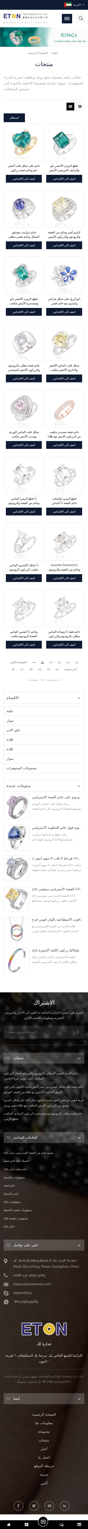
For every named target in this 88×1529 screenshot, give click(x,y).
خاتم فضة (9, 1185)
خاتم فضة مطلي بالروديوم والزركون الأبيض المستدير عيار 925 (24, 368)
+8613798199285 (25, 1301)
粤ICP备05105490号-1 (56, 1381)
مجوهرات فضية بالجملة (18, 1210)
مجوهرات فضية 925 (16, 1218)
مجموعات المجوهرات (21, 768)
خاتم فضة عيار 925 (15, 1169)
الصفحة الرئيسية (38, 53)
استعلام (14, 117)
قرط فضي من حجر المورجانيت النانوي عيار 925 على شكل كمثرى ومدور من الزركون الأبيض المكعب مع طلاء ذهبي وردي (44, 1102)
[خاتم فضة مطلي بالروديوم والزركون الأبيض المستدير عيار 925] (24, 342)
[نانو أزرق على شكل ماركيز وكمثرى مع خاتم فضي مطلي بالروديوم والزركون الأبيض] (64, 275)
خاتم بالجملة (11, 1193)
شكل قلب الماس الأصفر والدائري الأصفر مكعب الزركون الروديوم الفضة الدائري (64, 368)
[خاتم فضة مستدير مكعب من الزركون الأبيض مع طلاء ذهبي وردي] (64, 408)
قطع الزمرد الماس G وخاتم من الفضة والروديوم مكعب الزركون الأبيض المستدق (24, 501)
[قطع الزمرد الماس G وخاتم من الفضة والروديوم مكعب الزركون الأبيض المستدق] (24, 475)
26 (13, 669)
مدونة (44, 1474)
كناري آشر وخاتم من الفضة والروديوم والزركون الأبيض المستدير (64, 235)
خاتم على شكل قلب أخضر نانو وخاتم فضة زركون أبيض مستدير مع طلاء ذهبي (24, 168)
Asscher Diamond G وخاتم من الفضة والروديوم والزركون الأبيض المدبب (64, 567)
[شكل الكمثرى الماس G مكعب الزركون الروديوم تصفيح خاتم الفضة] (24, 541)
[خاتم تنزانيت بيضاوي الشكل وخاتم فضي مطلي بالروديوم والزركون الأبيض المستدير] (24, 208)
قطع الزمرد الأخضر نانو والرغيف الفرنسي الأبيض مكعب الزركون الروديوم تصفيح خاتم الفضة (64, 168)
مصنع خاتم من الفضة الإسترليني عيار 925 (29, 1152)
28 (31, 669)
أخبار (44, 1449)
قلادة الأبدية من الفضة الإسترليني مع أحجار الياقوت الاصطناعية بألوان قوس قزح (57, 919)
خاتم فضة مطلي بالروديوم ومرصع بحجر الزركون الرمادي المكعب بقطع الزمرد (43, 1116)
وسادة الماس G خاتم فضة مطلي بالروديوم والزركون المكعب (64, 634)
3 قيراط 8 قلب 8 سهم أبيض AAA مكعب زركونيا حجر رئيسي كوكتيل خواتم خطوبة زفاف (57, 858)
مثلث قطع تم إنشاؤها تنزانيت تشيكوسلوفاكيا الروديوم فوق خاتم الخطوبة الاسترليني (57, 827)
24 (68, 662)
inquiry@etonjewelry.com (32, 1284)
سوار (10, 720)
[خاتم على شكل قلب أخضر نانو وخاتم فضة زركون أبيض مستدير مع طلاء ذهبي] (24, 142)
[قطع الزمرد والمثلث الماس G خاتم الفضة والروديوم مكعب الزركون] (64, 475)
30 (48, 669)
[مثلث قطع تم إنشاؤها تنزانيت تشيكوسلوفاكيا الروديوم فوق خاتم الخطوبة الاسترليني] (16, 837)
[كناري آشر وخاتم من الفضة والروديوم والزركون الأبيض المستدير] (64, 208)
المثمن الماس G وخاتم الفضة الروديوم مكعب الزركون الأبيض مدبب (24, 634)
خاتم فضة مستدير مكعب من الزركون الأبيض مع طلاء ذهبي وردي (64, 434)
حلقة (55, 53)
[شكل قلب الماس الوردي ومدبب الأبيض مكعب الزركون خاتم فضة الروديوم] (24, 408)
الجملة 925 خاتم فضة (16, 1161)
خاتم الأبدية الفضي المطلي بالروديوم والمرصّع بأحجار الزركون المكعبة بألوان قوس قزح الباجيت (41, 1076)
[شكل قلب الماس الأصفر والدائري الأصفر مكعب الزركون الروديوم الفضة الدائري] (64, 342)
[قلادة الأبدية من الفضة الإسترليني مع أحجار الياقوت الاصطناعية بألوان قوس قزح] (16, 929)
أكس (44, 1483)
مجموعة (44, 1431)
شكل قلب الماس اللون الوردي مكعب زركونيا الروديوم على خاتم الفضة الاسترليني (57, 797)
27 (22, 669)
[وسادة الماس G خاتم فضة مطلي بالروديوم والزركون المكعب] (64, 608)
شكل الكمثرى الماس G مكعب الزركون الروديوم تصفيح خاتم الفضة (23, 567)
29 (39, 669)
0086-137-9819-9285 (29, 1275)
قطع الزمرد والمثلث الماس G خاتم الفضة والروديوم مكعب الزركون (64, 501)
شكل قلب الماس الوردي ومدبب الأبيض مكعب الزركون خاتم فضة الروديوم (23, 434)
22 (50, 662)
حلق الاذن (13, 730)
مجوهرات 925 (12, 1201)
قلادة (9, 739)
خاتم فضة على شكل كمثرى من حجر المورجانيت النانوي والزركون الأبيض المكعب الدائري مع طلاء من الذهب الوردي (43, 1089)
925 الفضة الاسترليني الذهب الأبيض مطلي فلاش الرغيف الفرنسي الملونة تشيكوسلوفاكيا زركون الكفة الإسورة (57, 950)
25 (76, 662)
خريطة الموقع (44, 1466)
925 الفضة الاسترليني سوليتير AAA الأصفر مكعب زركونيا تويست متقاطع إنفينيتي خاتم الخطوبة (57, 889)
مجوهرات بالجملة (14, 1177)
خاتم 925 (9, 1226)
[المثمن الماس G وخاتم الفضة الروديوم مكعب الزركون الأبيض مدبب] (24, 608)
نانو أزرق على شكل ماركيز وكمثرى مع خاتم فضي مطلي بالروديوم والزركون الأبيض (64, 301)
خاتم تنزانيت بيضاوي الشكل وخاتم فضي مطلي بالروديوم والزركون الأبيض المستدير (24, 235)
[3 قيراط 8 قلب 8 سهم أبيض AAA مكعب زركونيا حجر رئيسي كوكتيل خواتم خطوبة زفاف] (16, 868)
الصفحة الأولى (18, 662)
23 (59, 662)
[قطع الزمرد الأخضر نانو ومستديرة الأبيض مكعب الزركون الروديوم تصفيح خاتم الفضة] (24, 275)
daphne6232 (22, 1293)
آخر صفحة (70, 669)
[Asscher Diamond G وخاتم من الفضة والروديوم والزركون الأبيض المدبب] (64, 541)
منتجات (44, 1440)
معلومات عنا (44, 1423)
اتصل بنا (44, 1457)
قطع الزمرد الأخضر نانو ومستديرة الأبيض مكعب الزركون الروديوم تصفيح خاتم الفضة (23, 301)
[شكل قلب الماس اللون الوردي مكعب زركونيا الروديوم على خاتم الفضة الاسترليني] (16, 807)
